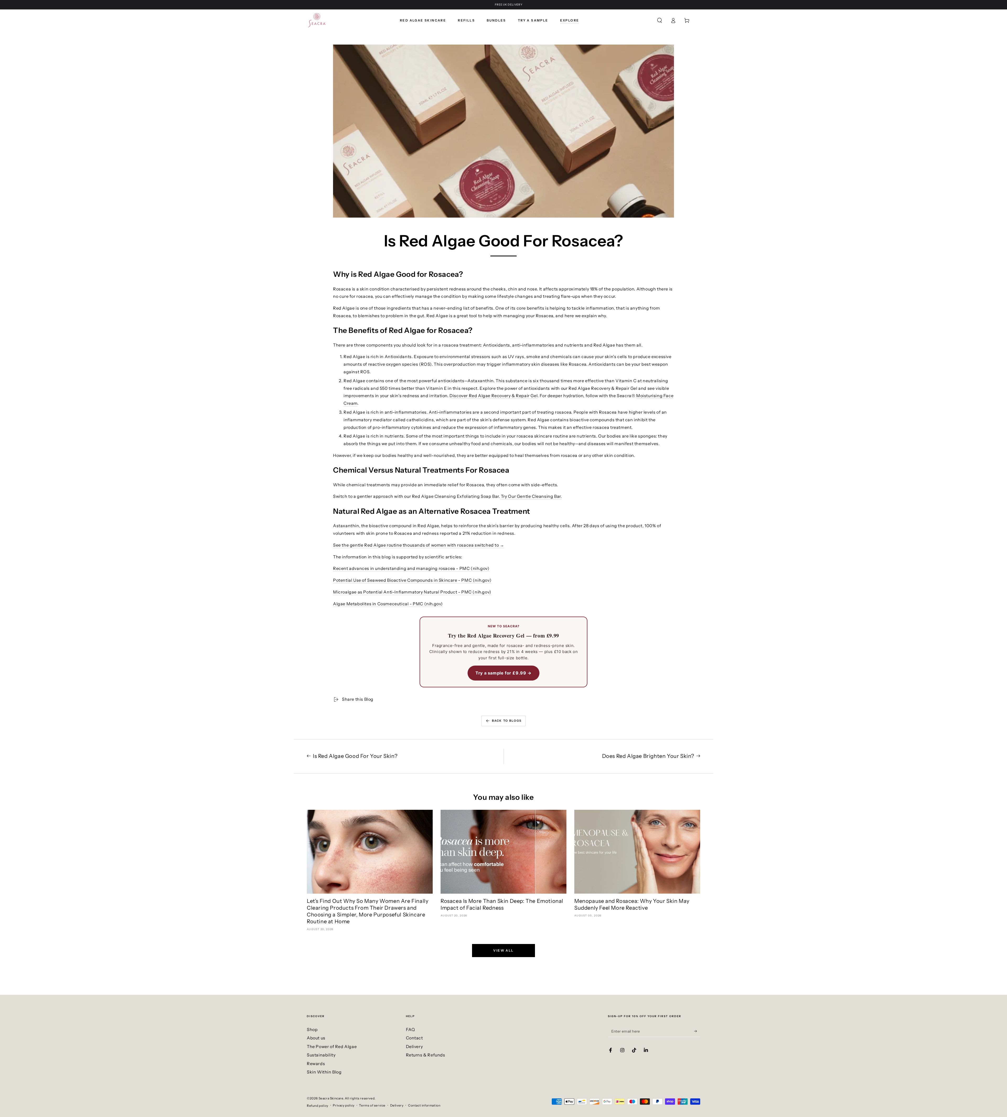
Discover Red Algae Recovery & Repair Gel (493, 395)
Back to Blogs (507, 720)
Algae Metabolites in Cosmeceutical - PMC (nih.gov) (388, 603)
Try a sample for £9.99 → (503, 673)
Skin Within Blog (324, 1072)
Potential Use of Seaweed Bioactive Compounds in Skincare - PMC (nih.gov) (412, 580)
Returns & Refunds (425, 1054)
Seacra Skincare (331, 1098)
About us (316, 1037)
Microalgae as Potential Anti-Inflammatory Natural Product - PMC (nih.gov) (412, 592)
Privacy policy (343, 1105)
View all (503, 950)
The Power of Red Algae (332, 1046)
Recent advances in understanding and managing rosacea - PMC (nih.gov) (411, 568)
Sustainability (321, 1054)
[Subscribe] (697, 1031)
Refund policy (317, 1106)
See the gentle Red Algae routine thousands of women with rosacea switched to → (418, 545)
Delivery (414, 1046)
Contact (414, 1037)
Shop (312, 1029)
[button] (659, 20)
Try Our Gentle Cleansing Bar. (531, 496)
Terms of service (372, 1105)
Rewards (316, 1063)
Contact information (424, 1105)
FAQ (410, 1029)
